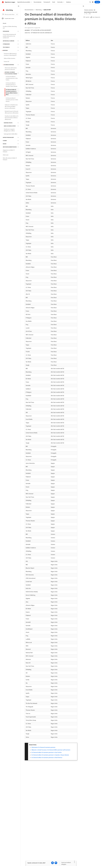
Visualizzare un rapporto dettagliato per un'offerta (9, 129)
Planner (5, 140)
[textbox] (10, 14)
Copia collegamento (96, 17)
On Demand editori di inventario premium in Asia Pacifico (46, 752)
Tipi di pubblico (6, 47)
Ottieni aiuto (5, 155)
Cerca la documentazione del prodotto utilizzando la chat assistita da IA (9, 36)
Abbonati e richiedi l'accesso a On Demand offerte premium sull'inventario (50, 750)
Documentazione (29, 9)
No (89, 13)
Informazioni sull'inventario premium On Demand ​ (11, 68)
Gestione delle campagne (8, 40)
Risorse (4, 143)
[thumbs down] (56, 863)
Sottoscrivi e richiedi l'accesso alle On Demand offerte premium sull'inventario (11, 106)
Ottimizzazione (6, 44)
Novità (4, 23)
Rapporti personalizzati (8, 137)
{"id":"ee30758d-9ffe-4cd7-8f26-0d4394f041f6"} (41, 30)
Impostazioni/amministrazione (10, 147)
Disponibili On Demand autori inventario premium (11, 73)
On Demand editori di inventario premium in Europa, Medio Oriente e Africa (11, 92)
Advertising (39, 9)
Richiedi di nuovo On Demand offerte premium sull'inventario (11, 112)
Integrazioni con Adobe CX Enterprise (9, 150)
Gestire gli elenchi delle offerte (10, 134)
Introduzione (6, 31)
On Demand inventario (9, 64)
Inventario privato (8, 122)
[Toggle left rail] (18, 6)
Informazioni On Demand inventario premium (43, 747)
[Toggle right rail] (83, 6)
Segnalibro (87, 17)
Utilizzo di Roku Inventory (9, 58)
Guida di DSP (47, 9)
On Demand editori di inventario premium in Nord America (46, 757)
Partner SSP (6, 61)
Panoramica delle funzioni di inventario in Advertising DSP (10, 54)
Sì (86, 13)
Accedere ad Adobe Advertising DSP (10, 27)
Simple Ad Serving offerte (10, 126)
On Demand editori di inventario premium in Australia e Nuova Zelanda (50, 755)
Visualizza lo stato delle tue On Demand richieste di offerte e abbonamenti (11, 117)
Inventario (5, 50)
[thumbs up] (52, 863)
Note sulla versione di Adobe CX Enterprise (10, 158)
